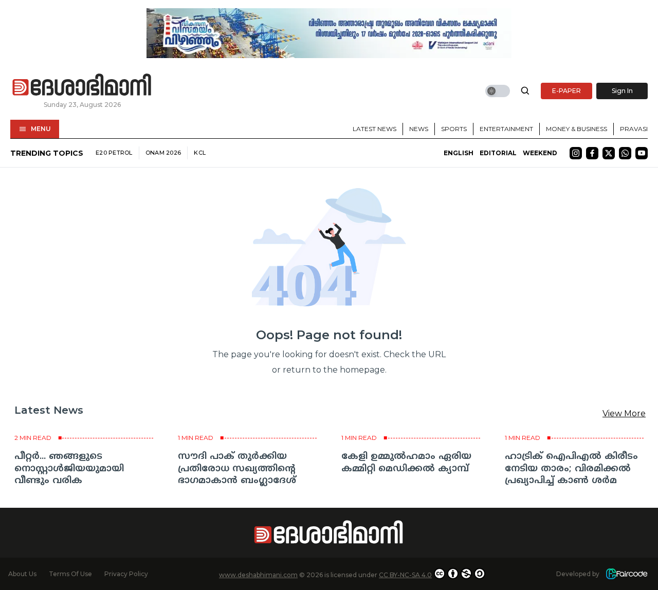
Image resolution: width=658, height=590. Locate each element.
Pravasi (634, 129)
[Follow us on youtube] (641, 153)
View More (624, 413)
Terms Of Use (70, 574)
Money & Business (576, 129)
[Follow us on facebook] (592, 153)
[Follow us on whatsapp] (625, 153)
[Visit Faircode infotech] (627, 574)
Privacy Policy (126, 574)
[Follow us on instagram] (575, 153)
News (418, 129)
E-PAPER (566, 91)
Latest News (374, 129)
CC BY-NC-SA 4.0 (405, 575)
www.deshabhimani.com (258, 575)
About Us (22, 574)
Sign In (622, 91)
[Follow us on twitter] (608, 153)
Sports (454, 129)
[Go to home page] (82, 85)
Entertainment (506, 129)
